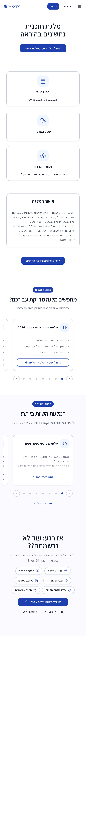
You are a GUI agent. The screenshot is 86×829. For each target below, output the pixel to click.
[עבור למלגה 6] (30, 493)
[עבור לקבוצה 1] (62, 378)
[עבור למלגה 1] (62, 493)
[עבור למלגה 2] (55, 493)
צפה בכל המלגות (43, 503)
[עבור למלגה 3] (49, 493)
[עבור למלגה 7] (23, 493)
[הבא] (16, 493)
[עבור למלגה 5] (36, 493)
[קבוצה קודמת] (69, 379)
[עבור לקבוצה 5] (36, 378)
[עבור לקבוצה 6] (30, 378)
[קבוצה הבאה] (16, 379)
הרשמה (53, 6)
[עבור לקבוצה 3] (49, 378)
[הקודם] (69, 493)
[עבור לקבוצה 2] (55, 378)
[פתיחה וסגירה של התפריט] (79, 6)
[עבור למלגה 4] (43, 493)
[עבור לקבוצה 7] (23, 378)
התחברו (68, 6)
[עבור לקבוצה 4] (43, 378)
